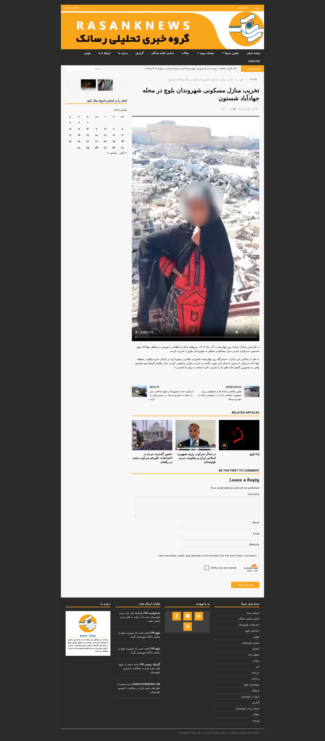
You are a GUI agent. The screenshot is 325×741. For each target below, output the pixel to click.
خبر (230, 109)
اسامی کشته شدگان (162, 53)
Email (255, 533)
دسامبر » (112, 153)
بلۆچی (256, 637)
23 (78, 141)
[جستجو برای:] (84, 68)
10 (70, 129)
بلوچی (257, 8)
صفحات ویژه (207, 53)
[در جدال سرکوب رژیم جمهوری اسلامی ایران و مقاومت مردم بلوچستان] (195, 435)
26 (113, 147)
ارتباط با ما (105, 53)
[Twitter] (187, 626)
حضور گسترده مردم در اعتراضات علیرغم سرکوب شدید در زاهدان (152, 458)
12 (113, 135)
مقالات (185, 53)
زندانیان (255, 678)
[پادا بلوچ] (239, 435)
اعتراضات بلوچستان (248, 624)
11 (122, 135)
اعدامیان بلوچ (252, 630)
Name (255, 522)
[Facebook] (176, 616)
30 (78, 147)
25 (122, 147)
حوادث (255, 660)
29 (87, 147)
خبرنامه (255, 672)
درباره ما (123, 53)
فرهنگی (255, 690)
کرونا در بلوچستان (250, 696)
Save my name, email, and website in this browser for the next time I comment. (207, 555)
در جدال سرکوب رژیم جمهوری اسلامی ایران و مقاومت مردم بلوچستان (196, 458)
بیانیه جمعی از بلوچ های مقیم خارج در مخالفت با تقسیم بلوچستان (139, 668)
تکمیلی (255, 648)
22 (87, 141)
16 (79, 135)
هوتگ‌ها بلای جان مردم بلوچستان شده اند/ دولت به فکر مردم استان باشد (139, 617)
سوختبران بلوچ (251, 684)
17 (70, 135)
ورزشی (255, 720)
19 (113, 141)
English (243, 8)
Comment (253, 494)
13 (105, 135)
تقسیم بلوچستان (250, 643)
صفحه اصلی (253, 53)
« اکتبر (123, 153)
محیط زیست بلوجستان (247, 708)
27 (105, 147)
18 (122, 141)
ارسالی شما (253, 613)
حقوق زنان (253, 654)
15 (87, 135)
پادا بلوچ (254, 454)
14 (96, 135)
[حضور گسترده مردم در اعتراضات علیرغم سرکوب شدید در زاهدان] (152, 435)
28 (96, 147)
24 (70, 141)
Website (254, 544)
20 (105, 141)
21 (96, 141)
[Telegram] (187, 616)
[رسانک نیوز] (162, 47)
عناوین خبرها (232, 53)
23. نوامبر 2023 (246, 109)
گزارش (140, 53)
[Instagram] (198, 616)
